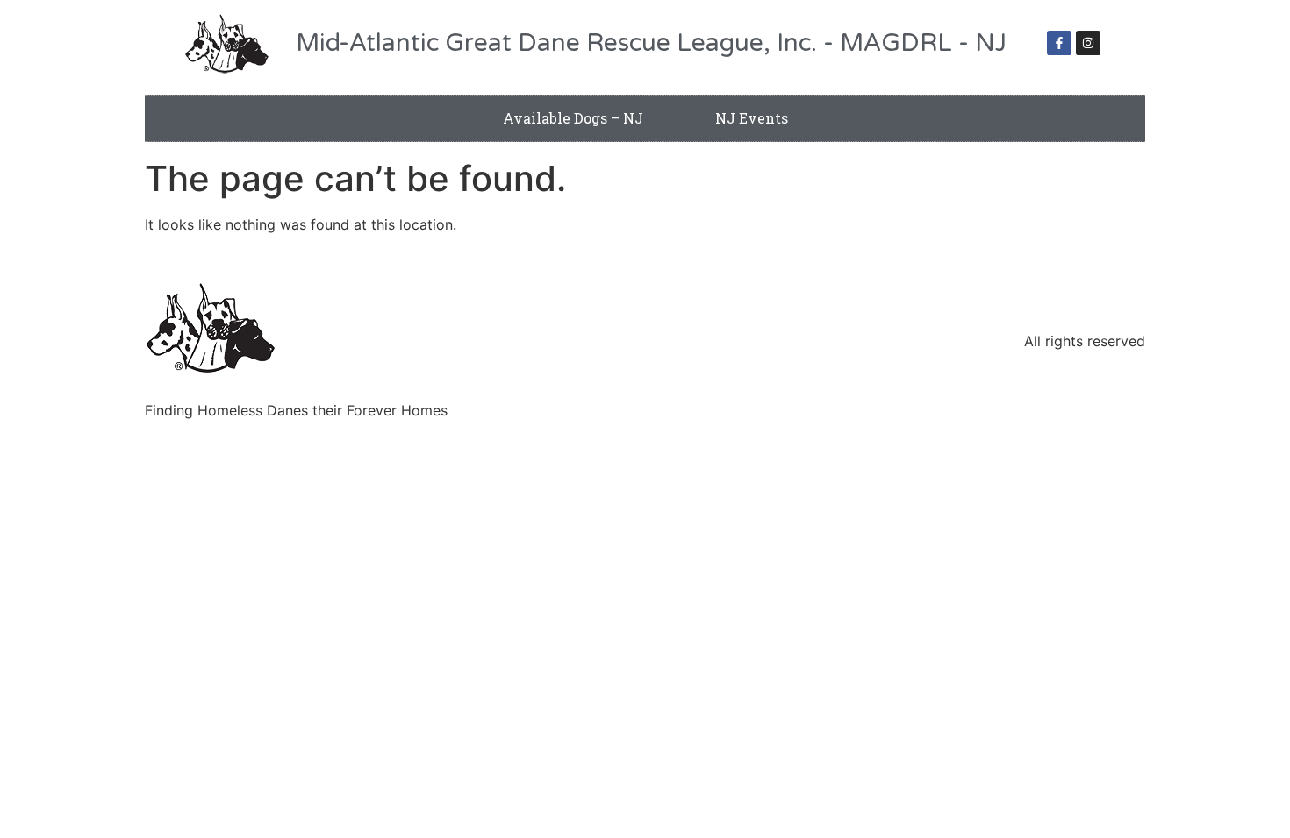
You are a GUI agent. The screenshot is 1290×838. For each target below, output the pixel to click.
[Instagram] (1088, 43)
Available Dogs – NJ (573, 118)
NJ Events (751, 118)
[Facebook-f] (1059, 43)
